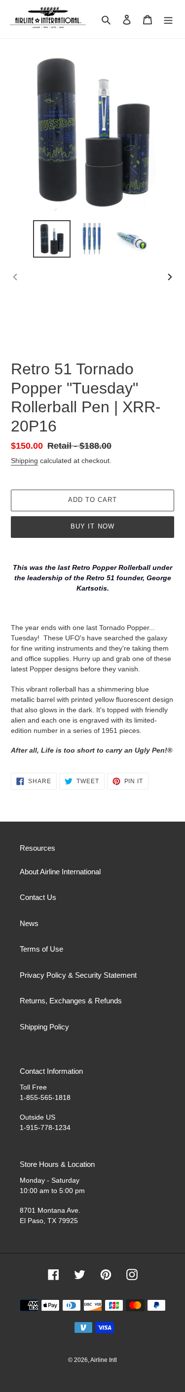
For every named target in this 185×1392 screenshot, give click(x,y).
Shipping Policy (44, 1027)
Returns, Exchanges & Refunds (71, 1000)
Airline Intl (103, 1360)
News (29, 923)
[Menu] (168, 19)
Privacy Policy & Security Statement (78, 975)
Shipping (24, 460)
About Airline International (60, 871)
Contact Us (38, 897)
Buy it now (92, 526)
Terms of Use (41, 949)
